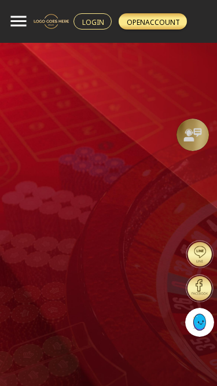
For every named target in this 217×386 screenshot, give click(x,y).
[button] (192, 135)
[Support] (192, 135)
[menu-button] (18, 21)
